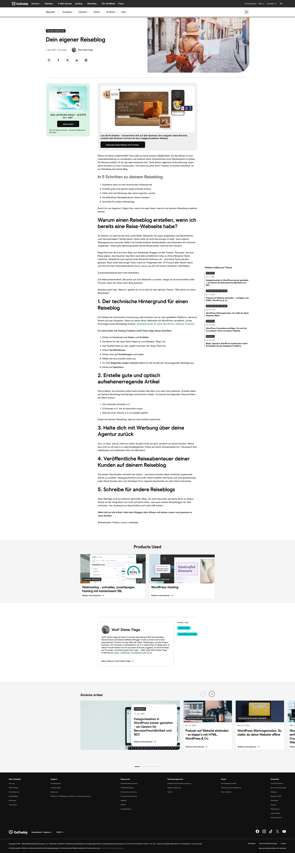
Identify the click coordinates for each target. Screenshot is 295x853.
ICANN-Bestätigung (127, 788)
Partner (169, 792)
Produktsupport (56, 783)
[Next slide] (212, 694)
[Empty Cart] (281, 3)
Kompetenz (67, 12)
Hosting (273, 805)
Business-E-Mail (276, 796)
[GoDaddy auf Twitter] (277, 832)
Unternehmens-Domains (129, 792)
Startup (97, 12)
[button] (137, 766)
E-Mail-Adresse (65, 3)
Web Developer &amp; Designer (217, 290)
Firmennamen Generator (129, 796)
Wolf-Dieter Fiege (85, 50)
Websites (274, 792)
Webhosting (183, 628)
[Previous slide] (203, 694)
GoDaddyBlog (13, 796)
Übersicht (50, 12)
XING (116, 653)
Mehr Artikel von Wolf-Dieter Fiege (115, 661)
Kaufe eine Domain (277, 783)
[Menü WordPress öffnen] (117, 12)
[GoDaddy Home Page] (18, 832)
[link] (58, 60)
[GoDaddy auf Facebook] (257, 832)
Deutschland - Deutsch (41, 832)
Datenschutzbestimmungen (268, 843)
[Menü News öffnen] (127, 12)
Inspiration (82, 12)
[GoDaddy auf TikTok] (271, 832)
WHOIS (123, 805)
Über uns (12, 783)
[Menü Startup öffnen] (101, 12)
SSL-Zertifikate (108, 3)
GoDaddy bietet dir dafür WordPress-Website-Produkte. (166, 324)
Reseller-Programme (174, 788)
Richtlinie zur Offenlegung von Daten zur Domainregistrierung (71, 796)
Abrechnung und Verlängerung (231, 788)
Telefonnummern (276, 817)
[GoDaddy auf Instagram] (264, 832)
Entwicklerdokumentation (129, 783)
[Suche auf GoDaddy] (246, 12)
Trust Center (13, 805)
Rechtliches (12, 800)
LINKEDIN (125, 653)
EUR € (59, 832)
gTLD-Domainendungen (278, 788)
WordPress (110, 12)
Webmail (123, 800)
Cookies (283, 843)
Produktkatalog (126, 809)
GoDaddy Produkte (91, 579)
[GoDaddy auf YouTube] (284, 832)
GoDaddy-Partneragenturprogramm (179, 783)
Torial (149, 653)
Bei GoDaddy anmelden (228, 783)
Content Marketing (56, 31)
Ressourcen (54, 792)
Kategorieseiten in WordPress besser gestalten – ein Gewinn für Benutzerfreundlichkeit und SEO (153, 726)
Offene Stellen (13, 788)
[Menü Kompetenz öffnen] (74, 12)
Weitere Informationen (143, 742)
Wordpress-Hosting (187, 634)
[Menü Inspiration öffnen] (89, 12)
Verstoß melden (56, 788)
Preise (121, 3)
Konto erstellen (226, 792)
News (123, 12)
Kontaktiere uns (14, 792)
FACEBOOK (136, 653)
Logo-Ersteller (275, 813)
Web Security (275, 809)
